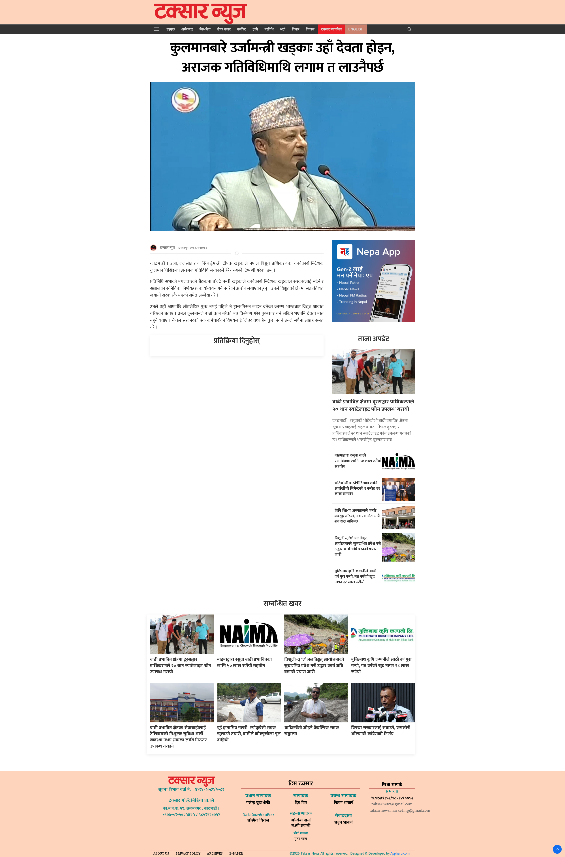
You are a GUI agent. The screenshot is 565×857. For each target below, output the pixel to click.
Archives (215, 854)
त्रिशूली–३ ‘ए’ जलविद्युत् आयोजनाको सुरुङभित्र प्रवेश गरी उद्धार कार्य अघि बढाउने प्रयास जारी (358, 546)
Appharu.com (400, 854)
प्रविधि (269, 29)
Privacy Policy (188, 854)
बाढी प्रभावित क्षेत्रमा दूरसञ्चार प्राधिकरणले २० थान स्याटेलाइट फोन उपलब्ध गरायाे (373, 405)
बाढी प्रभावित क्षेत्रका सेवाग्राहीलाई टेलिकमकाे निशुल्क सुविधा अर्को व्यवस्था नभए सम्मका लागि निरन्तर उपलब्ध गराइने (178, 737)
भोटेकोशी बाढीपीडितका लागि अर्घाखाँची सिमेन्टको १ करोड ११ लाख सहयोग (357, 488)
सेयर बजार (224, 29)
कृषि (255, 29)
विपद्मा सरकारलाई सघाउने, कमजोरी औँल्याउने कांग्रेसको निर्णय (380, 731)
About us (161, 854)
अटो (282, 29)
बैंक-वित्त (205, 29)
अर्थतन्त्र (187, 29)
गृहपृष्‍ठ (171, 29)
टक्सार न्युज (167, 248)
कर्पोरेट (241, 29)
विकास (310, 29)
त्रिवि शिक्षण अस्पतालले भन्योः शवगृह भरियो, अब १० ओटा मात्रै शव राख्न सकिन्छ (357, 515)
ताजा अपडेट (373, 339)
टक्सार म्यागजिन (331, 29)
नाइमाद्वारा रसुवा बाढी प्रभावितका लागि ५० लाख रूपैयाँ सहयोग (358, 460)
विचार (295, 29)
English (355, 29)
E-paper (236, 854)
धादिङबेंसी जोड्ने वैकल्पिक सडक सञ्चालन (311, 731)
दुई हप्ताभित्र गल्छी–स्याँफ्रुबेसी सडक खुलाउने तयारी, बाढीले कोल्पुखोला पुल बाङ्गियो (249, 734)
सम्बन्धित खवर (282, 604)
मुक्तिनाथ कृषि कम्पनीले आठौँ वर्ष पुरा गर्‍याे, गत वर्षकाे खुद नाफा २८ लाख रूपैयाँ (356, 576)
